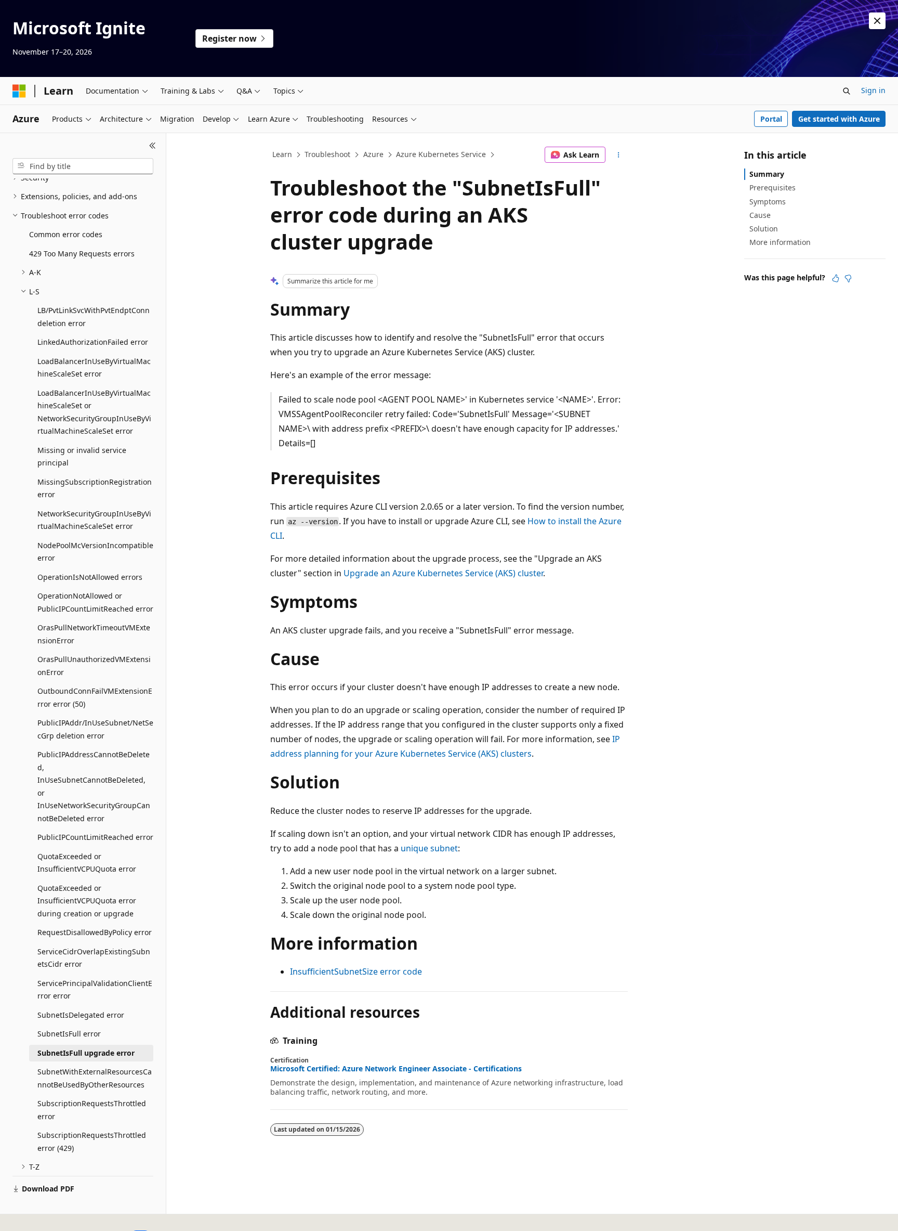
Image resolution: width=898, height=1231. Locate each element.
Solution (763, 229)
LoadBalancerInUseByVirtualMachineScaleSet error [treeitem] (94, 367)
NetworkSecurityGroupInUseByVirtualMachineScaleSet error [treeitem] (94, 520)
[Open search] (846, 91)
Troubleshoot (327, 154)
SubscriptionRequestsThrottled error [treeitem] (91, 1109)
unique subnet (429, 848)
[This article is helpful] (835, 278)
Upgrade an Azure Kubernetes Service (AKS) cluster (443, 573)
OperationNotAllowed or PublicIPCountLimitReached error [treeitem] (95, 602)
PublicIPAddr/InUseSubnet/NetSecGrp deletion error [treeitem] (95, 729)
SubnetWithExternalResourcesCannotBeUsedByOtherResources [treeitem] (94, 1078)
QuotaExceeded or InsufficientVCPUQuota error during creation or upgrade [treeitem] (86, 900)
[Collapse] (152, 145)
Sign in (873, 90)
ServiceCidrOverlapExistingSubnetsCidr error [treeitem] (93, 958)
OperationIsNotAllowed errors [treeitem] (89, 577)
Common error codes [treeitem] (65, 234)
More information (780, 242)
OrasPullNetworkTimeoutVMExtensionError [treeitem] (93, 634)
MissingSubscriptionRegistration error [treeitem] (94, 488)
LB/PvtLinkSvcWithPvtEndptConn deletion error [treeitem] (93, 316)
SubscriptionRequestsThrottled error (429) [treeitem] (91, 1141)
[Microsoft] (19, 91)
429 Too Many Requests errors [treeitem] (82, 253)
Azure (373, 154)
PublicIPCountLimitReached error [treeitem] (95, 837)
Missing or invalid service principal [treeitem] (81, 456)
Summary (766, 174)
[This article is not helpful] (848, 278)
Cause (760, 215)
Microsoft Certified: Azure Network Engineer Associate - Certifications (396, 1068)
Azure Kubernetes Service (441, 154)
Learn (282, 154)
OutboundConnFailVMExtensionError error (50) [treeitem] (94, 697)
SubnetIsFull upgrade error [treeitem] (86, 1053)
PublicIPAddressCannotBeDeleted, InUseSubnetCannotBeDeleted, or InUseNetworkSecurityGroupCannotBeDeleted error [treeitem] (93, 786)
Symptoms (767, 201)
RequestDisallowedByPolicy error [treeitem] (94, 932)
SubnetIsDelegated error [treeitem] (80, 1015)
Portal (771, 119)
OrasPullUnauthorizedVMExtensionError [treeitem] (94, 665)
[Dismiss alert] (877, 20)
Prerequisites (772, 187)
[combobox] (82, 166)
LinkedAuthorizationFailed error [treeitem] (92, 342)
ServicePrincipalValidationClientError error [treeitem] (94, 989)
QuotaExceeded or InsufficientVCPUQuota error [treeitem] (86, 862)
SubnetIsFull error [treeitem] (69, 1034)
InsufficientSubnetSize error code (356, 971)
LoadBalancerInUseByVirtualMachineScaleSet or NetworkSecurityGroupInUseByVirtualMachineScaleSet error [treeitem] (94, 412)
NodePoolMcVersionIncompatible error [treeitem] (95, 551)
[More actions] (619, 155)
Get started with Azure (839, 119)
